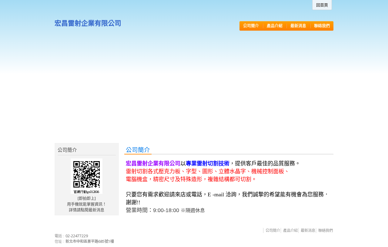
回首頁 (322, 5)
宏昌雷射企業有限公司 (88, 22)
